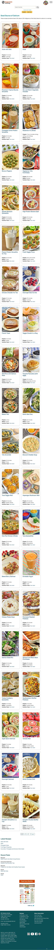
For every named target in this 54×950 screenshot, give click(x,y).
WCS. (49, 948)
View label (11, 58)
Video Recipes (23, 926)
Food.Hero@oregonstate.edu (9, 921)
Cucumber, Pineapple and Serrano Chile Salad (12, 849)
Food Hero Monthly (38, 916)
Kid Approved (22, 919)
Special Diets (22, 922)
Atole (2, 843)
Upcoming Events (38, 923)
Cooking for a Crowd (24, 918)
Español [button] (24, 12)
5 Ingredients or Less (24, 916)
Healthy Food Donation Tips (7, 863)
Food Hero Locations (38, 921)
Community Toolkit (27, 10)
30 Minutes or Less (24, 915)
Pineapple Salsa (5, 845)
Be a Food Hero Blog (38, 919)
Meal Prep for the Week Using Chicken (10, 859)
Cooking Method (23, 921)
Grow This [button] (29, 12)
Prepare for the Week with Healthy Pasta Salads (13, 867)
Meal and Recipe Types (24, 923)
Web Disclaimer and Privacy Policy (41, 918)
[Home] (45, 2)
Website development (41, 948)
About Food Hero (37, 915)
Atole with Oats (4, 841)
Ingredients (22, 925)
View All (30, 905)
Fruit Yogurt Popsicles (6, 847)
